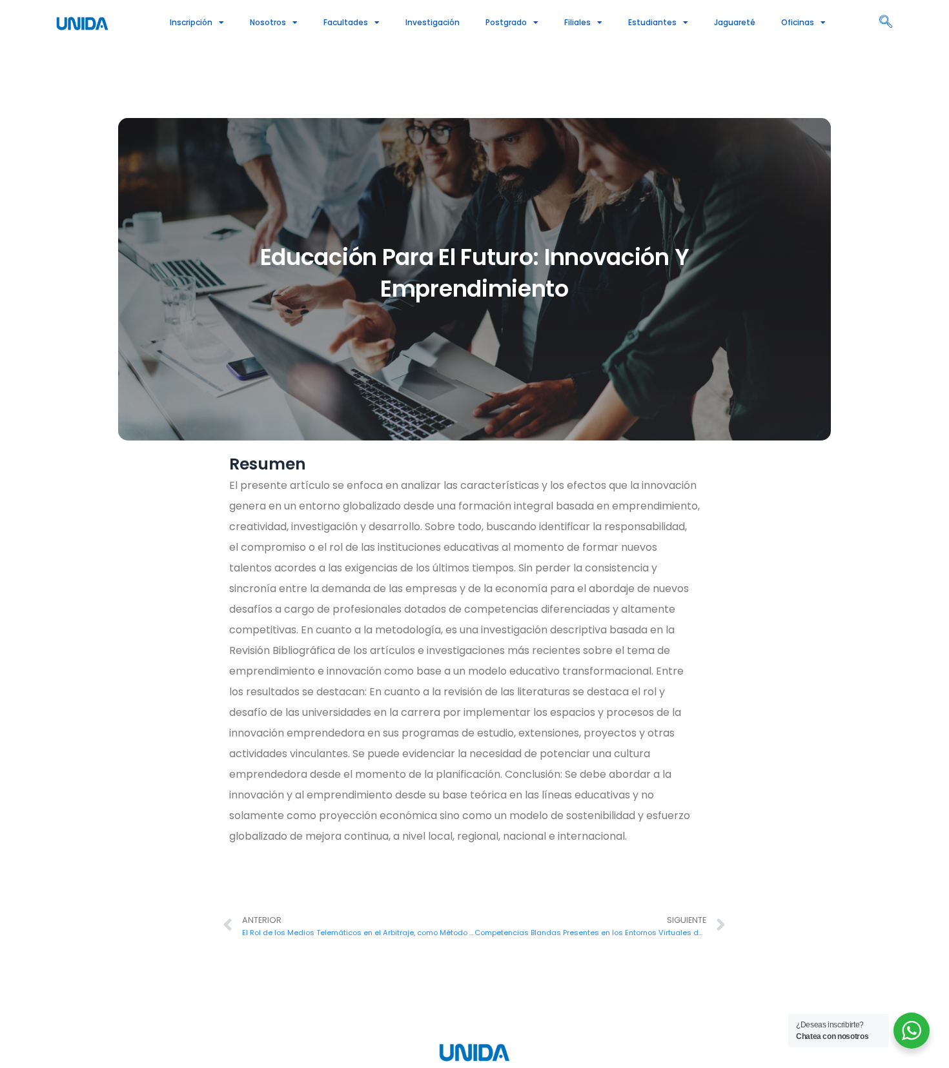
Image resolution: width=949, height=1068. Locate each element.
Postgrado (506, 22)
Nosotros (268, 22)
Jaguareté (734, 22)
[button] (886, 22)
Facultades (345, 22)
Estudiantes (652, 22)
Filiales (577, 22)
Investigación (432, 22)
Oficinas (797, 22)
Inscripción (191, 22)
